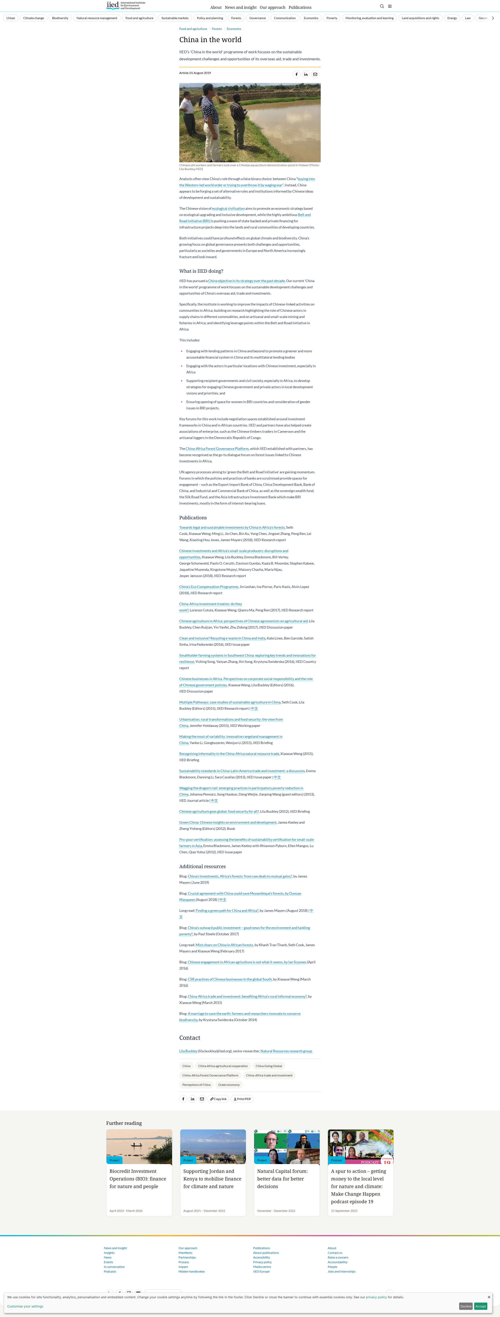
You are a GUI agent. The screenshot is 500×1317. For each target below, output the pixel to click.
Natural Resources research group (287, 1051)
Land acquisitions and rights (420, 18)
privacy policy (376, 1297)
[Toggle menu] (390, 6)
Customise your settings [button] (25, 1306)
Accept (481, 1306)
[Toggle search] (382, 6)
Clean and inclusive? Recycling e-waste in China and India (222, 638)
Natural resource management (97, 18)
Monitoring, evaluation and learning (370, 18)
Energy (452, 18)
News (108, 1257)
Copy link (220, 1099)
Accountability (337, 1262)
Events (108, 1262)
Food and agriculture (139, 18)
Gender (484, 18)
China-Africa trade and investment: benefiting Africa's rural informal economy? (247, 996)
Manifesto (185, 1252)
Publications (300, 7)
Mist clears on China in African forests (224, 945)
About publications (266, 1252)
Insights (109, 1252)
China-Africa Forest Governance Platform (217, 448)
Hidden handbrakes (192, 1271)
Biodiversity (60, 18)
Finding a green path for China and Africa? (227, 910)
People (332, 1266)
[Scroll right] (493, 18)
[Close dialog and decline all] (489, 1295)
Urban (10, 18)
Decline (466, 1306)
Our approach (273, 7)
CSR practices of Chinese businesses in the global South (230, 979)
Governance (257, 18)
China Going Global (269, 1066)
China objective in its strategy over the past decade (246, 281)
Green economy (229, 1084)
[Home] (125, 6)
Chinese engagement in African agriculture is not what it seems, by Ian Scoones (247, 962)
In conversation (114, 1266)
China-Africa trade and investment (269, 1075)
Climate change (33, 18)
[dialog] (248, 1302)
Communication (285, 18)
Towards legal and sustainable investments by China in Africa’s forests (232, 527)
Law (468, 18)
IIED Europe (261, 1271)
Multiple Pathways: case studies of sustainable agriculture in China (229, 702)
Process (184, 1262)
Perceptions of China (196, 1084)
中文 (254, 708)
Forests (236, 18)
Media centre (262, 1266)
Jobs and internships (341, 1271)
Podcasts (110, 1271)
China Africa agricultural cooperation (223, 1066)
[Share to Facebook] (296, 74)
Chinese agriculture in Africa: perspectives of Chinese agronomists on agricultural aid (243, 621)
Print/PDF (244, 1099)
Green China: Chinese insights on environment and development (228, 822)
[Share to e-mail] (315, 74)
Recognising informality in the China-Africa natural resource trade (229, 753)
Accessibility (261, 1257)
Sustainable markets (175, 18)
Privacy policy (262, 1262)
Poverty (332, 18)
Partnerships (187, 1257)
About (216, 7)
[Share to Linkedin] (306, 74)
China (186, 1066)
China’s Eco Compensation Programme (208, 586)
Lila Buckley (188, 1051)
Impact (183, 1266)
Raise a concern (338, 1257)
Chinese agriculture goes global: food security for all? (219, 811)
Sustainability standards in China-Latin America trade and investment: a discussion (242, 771)
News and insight (241, 7)
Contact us (335, 1252)
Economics (311, 18)
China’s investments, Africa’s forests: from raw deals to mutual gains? (240, 876)
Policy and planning (210, 18)
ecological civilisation (228, 208)
